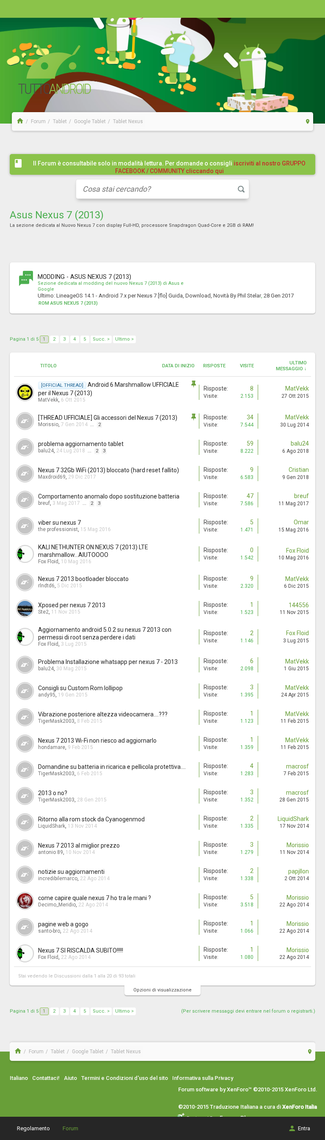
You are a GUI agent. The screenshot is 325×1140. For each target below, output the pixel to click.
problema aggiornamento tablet (81, 444)
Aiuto (70, 1078)
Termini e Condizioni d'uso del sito (124, 1078)
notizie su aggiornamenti (71, 871)
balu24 (46, 451)
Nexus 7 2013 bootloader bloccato (83, 579)
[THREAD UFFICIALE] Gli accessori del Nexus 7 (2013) (107, 417)
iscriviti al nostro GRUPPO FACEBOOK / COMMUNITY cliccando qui (210, 167)
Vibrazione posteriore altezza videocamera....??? (103, 714)
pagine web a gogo (63, 924)
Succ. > (101, 339)
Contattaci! (46, 1078)
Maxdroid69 (52, 477)
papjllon (298, 871)
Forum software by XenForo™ (247, 1089)
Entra (304, 1128)
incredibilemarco (57, 878)
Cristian (299, 469)
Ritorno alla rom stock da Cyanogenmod (91, 819)
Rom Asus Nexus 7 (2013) (68, 303)
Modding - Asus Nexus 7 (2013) (84, 276)
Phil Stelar (249, 295)
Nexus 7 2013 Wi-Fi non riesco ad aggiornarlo (97, 740)
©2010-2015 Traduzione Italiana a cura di (247, 1107)
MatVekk (48, 400)
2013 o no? (52, 793)
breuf (44, 503)
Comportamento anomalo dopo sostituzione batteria (108, 496)
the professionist (58, 529)
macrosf (297, 766)
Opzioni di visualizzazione (162, 990)
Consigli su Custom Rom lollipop (80, 688)
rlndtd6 (46, 586)
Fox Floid (48, 561)
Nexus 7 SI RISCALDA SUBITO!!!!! (80, 950)
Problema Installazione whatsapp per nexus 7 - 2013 (108, 661)
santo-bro (49, 931)
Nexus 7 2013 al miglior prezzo (79, 845)
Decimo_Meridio (57, 905)
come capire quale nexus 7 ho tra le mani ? (94, 898)
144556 (299, 605)
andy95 (46, 695)
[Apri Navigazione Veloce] (308, 121)
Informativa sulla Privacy (202, 1078)
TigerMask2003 (56, 721)
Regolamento (33, 1128)
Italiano (19, 1078)
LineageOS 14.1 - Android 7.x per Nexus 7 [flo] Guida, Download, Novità (142, 295)
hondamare (51, 747)
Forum (70, 1128)
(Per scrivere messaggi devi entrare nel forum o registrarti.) (248, 1011)
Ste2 (43, 612)
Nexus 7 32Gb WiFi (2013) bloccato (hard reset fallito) (108, 470)
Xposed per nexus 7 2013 (71, 605)
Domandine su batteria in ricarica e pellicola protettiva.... (112, 766)
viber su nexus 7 (59, 522)
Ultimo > (124, 339)
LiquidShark (51, 826)
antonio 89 (50, 852)
